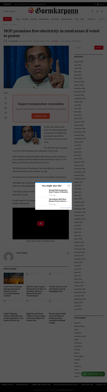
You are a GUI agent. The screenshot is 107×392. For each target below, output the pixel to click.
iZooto (69, 207)
